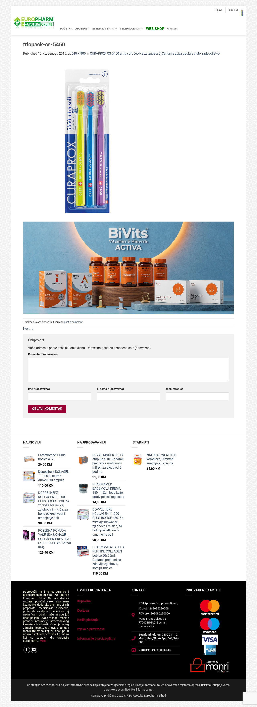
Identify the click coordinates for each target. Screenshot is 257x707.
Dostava (83, 610)
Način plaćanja (88, 620)
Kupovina (84, 601)
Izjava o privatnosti (91, 629)
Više (43, 640)
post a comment (73, 321)
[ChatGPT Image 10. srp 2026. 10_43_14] (128, 267)
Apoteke (81, 28)
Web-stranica (174, 389)
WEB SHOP (155, 28)
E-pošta (110, 389)
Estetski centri (103, 28)
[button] (218, 10)
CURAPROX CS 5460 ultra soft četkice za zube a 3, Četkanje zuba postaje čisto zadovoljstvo (155, 53)
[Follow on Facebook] (26, 650)
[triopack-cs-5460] (87, 141)
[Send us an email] (34, 650)
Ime (39, 389)
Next (28, 329)
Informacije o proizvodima (96, 638)
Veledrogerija (130, 28)
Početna (66, 28)
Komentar (43, 354)
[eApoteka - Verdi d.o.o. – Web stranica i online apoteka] (34, 23)
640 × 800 (78, 53)
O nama (172, 28)
